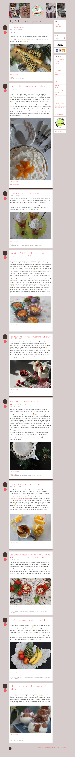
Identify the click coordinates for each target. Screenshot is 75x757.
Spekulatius (33, 475)
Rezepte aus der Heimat (59, 101)
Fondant (56, 74)
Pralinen (56, 96)
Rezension (57, 98)
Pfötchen (27, 498)
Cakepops (57, 61)
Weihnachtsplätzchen (59, 114)
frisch (11, 245)
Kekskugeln (20, 498)
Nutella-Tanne (17, 27)
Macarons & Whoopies (59, 90)
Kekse (56, 81)
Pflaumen (22, 475)
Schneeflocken (13, 498)
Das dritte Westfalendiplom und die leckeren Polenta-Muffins (27, 254)
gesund (22, 245)
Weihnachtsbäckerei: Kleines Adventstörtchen (24, 403)
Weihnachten (16, 477)
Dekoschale (30, 677)
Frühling (19, 245)
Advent (11, 475)
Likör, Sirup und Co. (59, 87)
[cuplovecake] (37, 10)
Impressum (57, 28)
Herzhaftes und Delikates (60, 79)
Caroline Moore (63, 747)
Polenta (29, 329)
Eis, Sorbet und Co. (59, 70)
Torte (42, 186)
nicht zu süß (25, 739)
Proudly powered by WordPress (44, 747)
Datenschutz (57, 30)
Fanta (15, 186)
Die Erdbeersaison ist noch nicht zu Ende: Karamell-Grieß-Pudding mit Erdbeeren (30, 556)
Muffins (11, 327)
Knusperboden (16, 475)
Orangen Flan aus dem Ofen (25, 484)
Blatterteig (12, 78)
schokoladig (21, 740)
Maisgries (25, 329)
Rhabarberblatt (36, 677)
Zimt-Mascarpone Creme (24, 477)
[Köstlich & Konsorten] (60, 127)
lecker (26, 245)
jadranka (20, 29)
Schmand (31, 186)
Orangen (28, 547)
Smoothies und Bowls (59, 103)
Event (56, 72)
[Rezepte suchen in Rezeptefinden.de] (58, 131)
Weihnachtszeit (25, 78)
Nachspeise (25, 394)
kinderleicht (16, 329)
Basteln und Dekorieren (15, 675)
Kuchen (11, 77)
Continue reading (14, 74)
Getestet (56, 76)
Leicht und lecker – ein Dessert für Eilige (29, 193)
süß (39, 611)
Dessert (11, 244)
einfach (11, 186)
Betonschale (25, 677)
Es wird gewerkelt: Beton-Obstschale (28, 620)
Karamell (20, 611)
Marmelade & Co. (58, 92)
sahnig (32, 739)
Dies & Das (57, 68)
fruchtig (15, 245)
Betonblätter (19, 677)
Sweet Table (57, 105)
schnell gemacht (18, 78)
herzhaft (12, 329)
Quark (29, 739)
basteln (11, 677)
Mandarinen (26, 186)
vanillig (42, 611)
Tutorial (56, 109)
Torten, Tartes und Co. (14, 184)
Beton (15, 677)
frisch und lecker (20, 186)
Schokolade (16, 740)
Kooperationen (58, 26)
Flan (14, 547)
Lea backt (57, 85)
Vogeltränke (16, 678)
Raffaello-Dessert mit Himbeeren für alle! (30, 336)
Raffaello (30, 394)
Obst (29, 245)
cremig (11, 394)
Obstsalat (32, 245)
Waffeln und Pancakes (59, 112)
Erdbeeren (16, 611)
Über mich (57, 24)
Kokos (18, 394)
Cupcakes (57, 63)
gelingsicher (18, 547)
